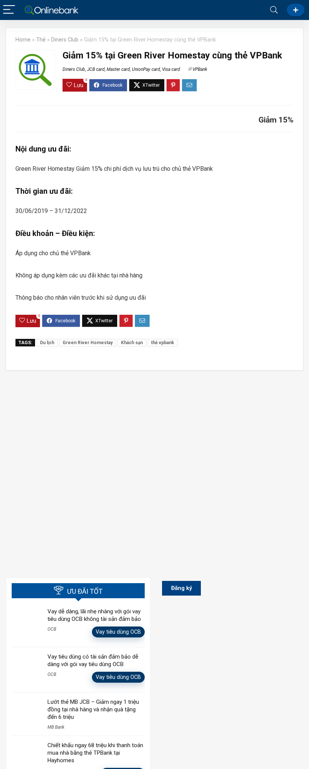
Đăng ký (295, 10)
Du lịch (47, 342)
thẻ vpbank (162, 342)
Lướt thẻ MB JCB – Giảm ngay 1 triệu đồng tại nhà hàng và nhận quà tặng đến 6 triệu (93, 709)
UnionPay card (146, 69)
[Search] (274, 10)
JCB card (96, 69)
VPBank (200, 69)
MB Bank (55, 727)
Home (23, 40)
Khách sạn (132, 342)
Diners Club (64, 40)
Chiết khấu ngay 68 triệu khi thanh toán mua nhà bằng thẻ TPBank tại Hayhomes (95, 753)
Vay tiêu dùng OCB (118, 632)
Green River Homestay (88, 342)
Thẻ (41, 40)
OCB (51, 629)
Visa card (171, 69)
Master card (118, 69)
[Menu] (9, 10)
